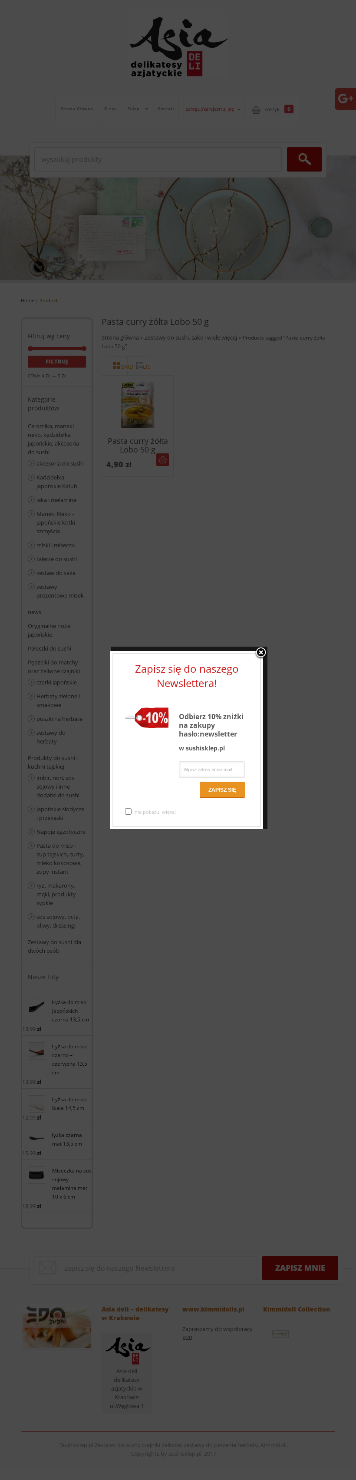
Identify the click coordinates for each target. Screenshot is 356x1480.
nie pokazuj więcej (155, 812)
